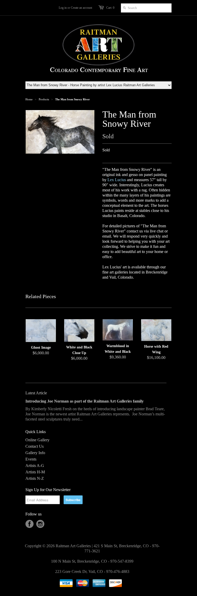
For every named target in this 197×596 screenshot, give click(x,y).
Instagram (40, 524)
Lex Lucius (116, 180)
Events (30, 459)
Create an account (81, 7)
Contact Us (34, 446)
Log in (63, 7)
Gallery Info (35, 453)
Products (44, 99)
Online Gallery (37, 440)
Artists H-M (35, 472)
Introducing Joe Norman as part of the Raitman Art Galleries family (84, 401)
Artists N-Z (34, 478)
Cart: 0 (110, 7)
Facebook (29, 524)
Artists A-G (34, 465)
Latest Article (36, 393)
